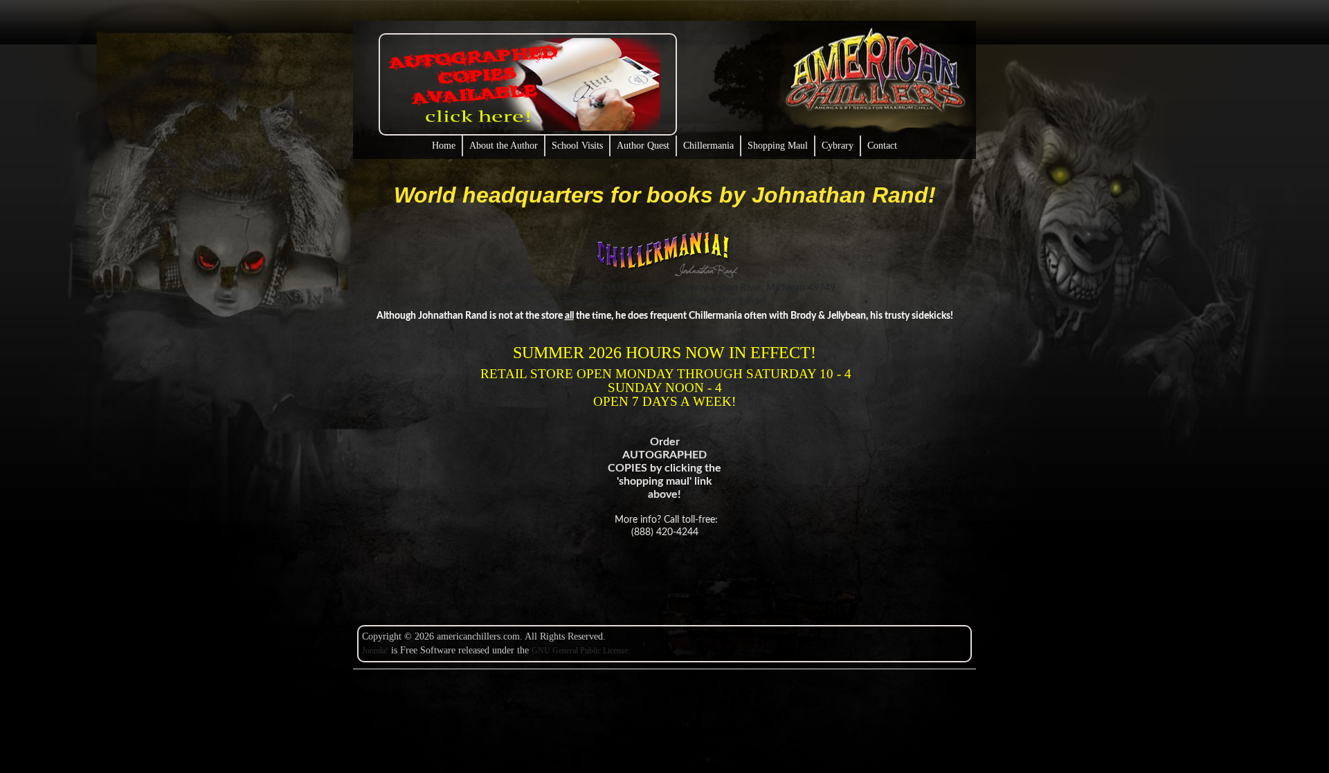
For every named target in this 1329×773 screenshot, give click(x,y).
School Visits (577, 145)
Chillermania (708, 145)
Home (443, 145)
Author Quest (643, 145)
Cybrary (837, 145)
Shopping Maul (778, 145)
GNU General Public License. (581, 650)
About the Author (503, 145)
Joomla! (375, 650)
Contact (882, 145)
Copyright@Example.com (687, 731)
